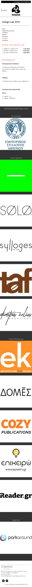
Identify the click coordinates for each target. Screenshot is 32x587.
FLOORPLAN (5, 40)
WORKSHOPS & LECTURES (8, 31)
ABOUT (4, 29)
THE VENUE (5, 32)
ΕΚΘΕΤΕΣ (4, 34)
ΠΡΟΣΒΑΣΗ (5, 38)
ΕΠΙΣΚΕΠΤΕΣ (5, 36)
